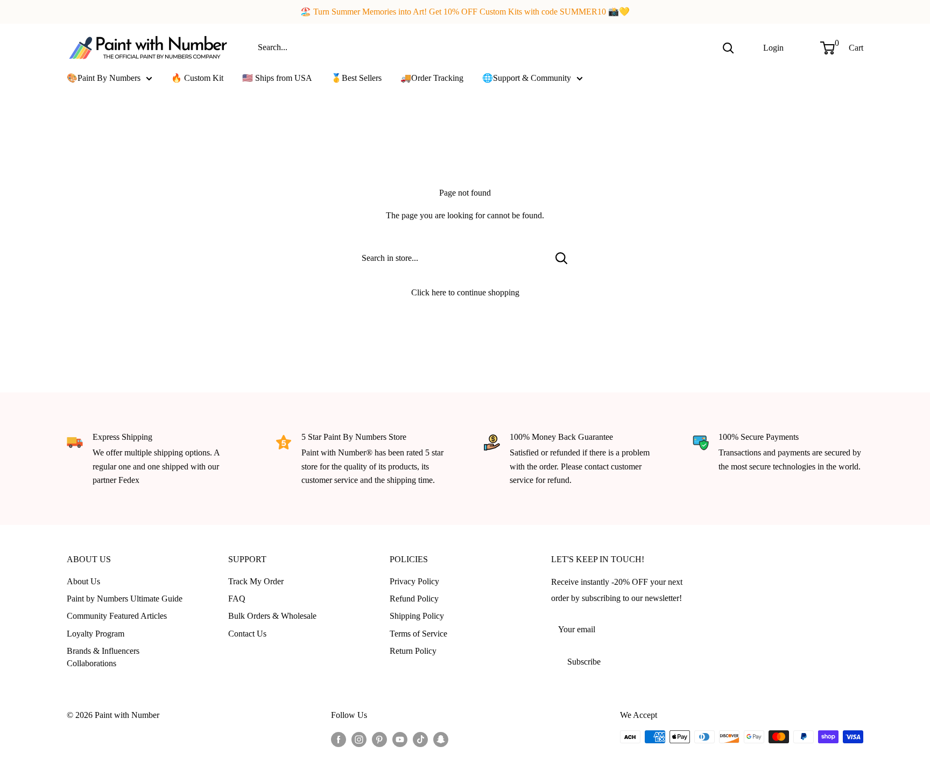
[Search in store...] (561, 258)
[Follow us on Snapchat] (440, 738)
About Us (83, 581)
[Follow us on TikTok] (420, 738)
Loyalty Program (95, 633)
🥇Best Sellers (356, 77)
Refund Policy (414, 598)
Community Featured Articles (117, 615)
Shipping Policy (417, 615)
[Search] (728, 47)
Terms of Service (418, 633)
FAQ (236, 598)
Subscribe (584, 661)
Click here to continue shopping (465, 292)
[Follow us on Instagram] (359, 738)
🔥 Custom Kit (197, 77)
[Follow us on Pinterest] (379, 738)
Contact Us (247, 633)
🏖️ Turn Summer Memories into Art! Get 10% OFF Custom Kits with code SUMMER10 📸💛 (465, 11)
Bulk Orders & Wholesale (272, 615)
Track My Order (256, 581)
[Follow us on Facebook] (338, 738)
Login (773, 47)
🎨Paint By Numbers (103, 77)
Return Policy (413, 650)
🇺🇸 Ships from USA (277, 77)
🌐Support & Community (526, 77)
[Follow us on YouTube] (399, 738)
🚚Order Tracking (431, 77)
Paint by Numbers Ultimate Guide (124, 598)
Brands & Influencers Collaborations (103, 656)
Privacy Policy (414, 581)
